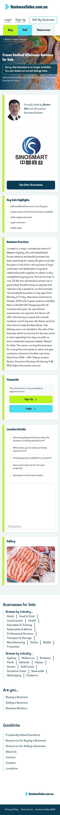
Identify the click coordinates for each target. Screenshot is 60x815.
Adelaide (24, 662)
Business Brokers (16, 708)
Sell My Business (43, 20)
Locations (12, 768)
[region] (31, 506)
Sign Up (20, 20)
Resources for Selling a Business (26, 746)
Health (32, 621)
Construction (15, 621)
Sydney (11, 658)
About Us (11, 752)
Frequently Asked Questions (23, 735)
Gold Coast (27, 667)
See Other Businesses (31, 185)
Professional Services (20, 634)
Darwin (11, 667)
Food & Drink (27, 616)
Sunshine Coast (16, 671)
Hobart (39, 662)
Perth (10, 662)
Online (34, 642)
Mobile (47, 642)
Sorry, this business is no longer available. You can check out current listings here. (28, 69)
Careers (11, 757)
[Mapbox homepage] (14, 526)
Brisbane (45, 658)
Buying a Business (17, 697)
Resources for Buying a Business (26, 740)
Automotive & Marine (19, 629)
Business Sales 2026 (45, 809)
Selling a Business (17, 703)
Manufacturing (16, 642)
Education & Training (19, 625)
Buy (10, 30)
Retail (10, 616)
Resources (43, 30)
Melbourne (28, 658)
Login (8, 20)
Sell (25, 30)
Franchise (13, 647)
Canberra (32, 675)
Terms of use (27, 809)
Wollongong (14, 675)
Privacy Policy (11, 809)
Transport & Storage (19, 638)
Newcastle (37, 671)
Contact (11, 763)
